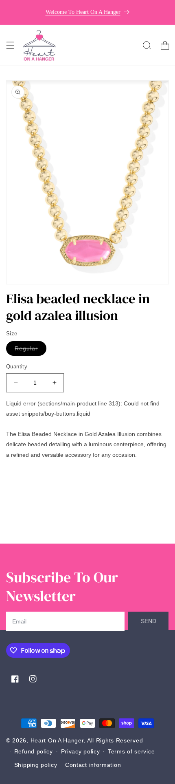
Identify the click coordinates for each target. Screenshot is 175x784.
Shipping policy (35, 765)
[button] (10, 45)
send (148, 621)
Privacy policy (80, 751)
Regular (30, 350)
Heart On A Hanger (57, 740)
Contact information (93, 765)
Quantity (16, 366)
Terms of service (131, 751)
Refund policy (33, 751)
